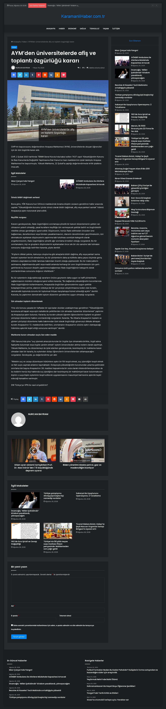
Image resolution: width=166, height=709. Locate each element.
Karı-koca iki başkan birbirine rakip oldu (141, 199)
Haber (62, 29)
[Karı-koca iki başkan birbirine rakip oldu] (122, 201)
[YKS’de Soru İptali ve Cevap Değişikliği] (25, 531)
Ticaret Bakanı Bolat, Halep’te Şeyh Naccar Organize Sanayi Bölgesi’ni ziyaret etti (90, 526)
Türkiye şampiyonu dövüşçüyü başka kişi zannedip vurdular (54, 496)
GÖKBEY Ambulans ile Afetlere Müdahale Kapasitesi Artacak (141, 60)
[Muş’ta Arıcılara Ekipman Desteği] (122, 213)
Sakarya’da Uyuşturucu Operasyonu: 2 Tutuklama (88, 494)
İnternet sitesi (65, 616)
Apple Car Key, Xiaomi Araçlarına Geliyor (134, 248)
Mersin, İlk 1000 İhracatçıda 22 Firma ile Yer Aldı (142, 129)
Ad (13, 606)
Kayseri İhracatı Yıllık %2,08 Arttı (130, 221)
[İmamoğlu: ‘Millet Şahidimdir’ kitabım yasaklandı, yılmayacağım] (25, 500)
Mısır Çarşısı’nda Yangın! (22, 181)
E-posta (15, 616)
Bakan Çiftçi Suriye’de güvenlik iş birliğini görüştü (141, 188)
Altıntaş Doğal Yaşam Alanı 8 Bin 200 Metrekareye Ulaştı (132, 170)
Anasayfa (50, 29)
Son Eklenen (135, 40)
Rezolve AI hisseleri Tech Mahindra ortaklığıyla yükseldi (131, 86)
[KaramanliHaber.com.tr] (83, 16)
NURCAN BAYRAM (23, 68)
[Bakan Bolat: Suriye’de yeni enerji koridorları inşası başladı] (122, 259)
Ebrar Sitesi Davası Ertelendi (128, 178)
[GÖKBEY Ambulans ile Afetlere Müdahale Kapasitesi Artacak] (67, 184)
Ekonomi (72, 29)
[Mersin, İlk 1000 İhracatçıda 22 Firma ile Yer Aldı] (122, 129)
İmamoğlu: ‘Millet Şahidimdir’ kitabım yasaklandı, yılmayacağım (72, 5)
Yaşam (106, 29)
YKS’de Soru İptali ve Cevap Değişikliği (24, 542)
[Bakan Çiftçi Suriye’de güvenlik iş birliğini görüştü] (122, 189)
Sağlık (83, 29)
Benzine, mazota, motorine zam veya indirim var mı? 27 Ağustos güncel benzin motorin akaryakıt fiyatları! (142, 235)
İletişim (116, 29)
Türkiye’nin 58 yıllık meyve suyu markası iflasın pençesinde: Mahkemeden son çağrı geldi (56, 545)
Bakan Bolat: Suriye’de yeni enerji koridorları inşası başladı (141, 258)
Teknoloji (94, 29)
